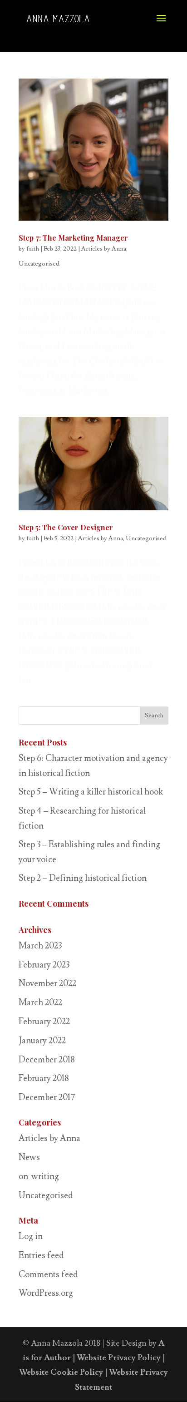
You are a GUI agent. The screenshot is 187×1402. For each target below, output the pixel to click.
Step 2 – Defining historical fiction (83, 878)
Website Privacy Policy (119, 1358)
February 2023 (44, 964)
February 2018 (44, 1078)
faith (32, 249)
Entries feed (41, 1255)
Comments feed (48, 1274)
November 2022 (47, 983)
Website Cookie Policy (61, 1372)
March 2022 (40, 1002)
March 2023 (40, 945)
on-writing (39, 1176)
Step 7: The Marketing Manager (73, 237)
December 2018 (47, 1059)
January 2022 (42, 1040)
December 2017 (47, 1097)
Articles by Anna (103, 249)
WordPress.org (46, 1293)
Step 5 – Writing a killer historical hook (91, 791)
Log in (31, 1236)
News (29, 1157)
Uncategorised (39, 264)
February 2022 (44, 1021)
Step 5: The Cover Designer (66, 527)
